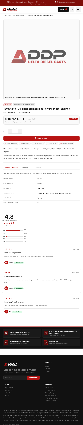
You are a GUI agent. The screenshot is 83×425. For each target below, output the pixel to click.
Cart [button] (64, 9)
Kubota (47, 371)
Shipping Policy (50, 390)
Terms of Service (50, 395)
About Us (8, 393)
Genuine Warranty (50, 400)
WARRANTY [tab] (26, 167)
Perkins (47, 369)
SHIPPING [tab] (38, 167)
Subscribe (33, 377)
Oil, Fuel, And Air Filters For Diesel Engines (17, 15)
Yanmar (47, 374)
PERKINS (8, 104)
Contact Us (8, 390)
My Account (9, 388)
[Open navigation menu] (78, 9)
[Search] (72, 9)
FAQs (7, 395)
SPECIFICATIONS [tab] (11, 167)
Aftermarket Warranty (51, 398)
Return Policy (49, 388)
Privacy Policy (49, 393)
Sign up (32, 4)
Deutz (47, 366)
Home (5, 15)
